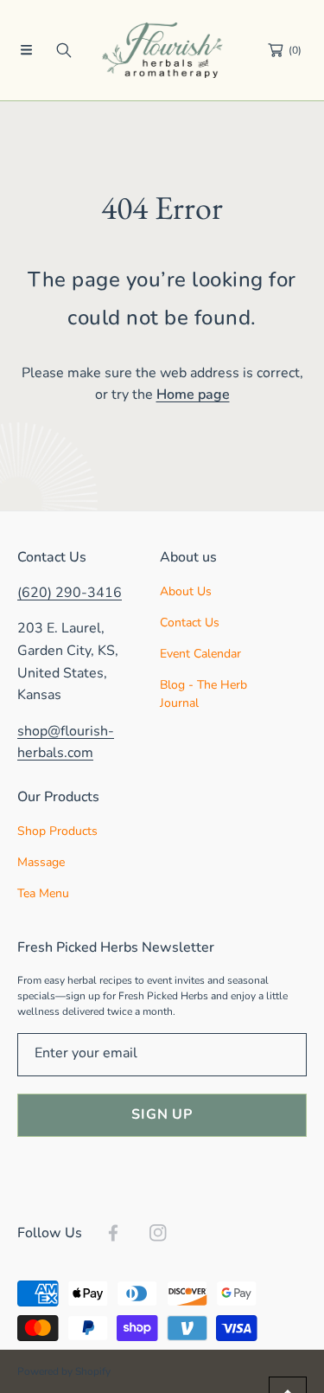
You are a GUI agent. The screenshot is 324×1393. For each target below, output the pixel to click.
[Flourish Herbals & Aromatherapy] (162, 50)
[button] (26, 50)
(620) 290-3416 (69, 592)
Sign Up (162, 1114)
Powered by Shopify (64, 1371)
